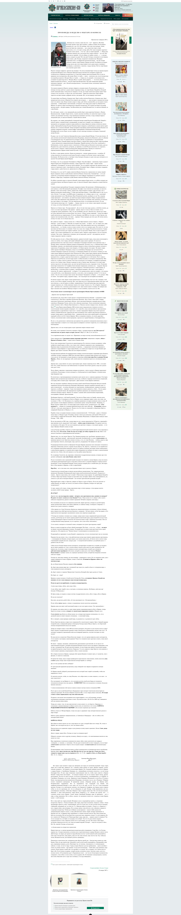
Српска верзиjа (97, 8)
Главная (50, 23)
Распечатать (107, 23)
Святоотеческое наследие (55, 18)
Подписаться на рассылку (127, 1)
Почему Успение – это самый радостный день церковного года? (121, 242)
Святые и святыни (95, 18)
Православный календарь (87, 11)
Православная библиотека (83, 18)
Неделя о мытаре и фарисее (121, 61)
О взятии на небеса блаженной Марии (121, 200)
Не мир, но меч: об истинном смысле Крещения (121, 263)
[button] (107, 11)
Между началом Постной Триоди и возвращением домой (121, 134)
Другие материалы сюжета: (121, 63)
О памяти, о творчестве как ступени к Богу (121, 221)
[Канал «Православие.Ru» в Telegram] (60, 1)
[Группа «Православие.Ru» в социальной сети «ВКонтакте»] (49, 1)
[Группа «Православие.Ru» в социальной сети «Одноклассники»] (51, 1)
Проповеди (65, 18)
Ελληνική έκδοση (97, 5)
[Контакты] (64, 1)
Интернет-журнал (88, 15)
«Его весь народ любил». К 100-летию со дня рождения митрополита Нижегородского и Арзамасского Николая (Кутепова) (121, 376)
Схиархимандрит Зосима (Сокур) (99, 868)
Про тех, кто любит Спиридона (121, 332)
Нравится (51, 27)
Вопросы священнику (104, 15)
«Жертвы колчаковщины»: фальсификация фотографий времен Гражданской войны (121, 399)
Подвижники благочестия (106, 18)
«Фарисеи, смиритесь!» (121, 174)
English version (97, 10)
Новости (117, 15)
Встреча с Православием (72, 15)
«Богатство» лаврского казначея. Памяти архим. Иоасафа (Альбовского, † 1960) (121, 285)
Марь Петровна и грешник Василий (121, 154)
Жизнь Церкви (117, 18)
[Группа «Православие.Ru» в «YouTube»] (58, 1)
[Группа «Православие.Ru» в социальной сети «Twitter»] (54, 1)
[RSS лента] (62, 1)
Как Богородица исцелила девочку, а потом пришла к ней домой (121, 353)
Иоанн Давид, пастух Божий (121, 313)
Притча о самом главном (121, 94)
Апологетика (72, 18)
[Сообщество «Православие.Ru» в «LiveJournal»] (56, 1)
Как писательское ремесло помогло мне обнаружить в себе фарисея (121, 113)
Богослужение (125, 18)
